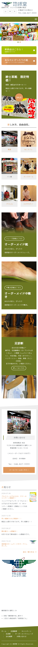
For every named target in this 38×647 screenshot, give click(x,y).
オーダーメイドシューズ (24, 634)
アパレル (9, 204)
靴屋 (9, 149)
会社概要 (9, 636)
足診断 (8, 634)
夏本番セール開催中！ (10, 531)
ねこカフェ (28, 149)
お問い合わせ (21, 636)
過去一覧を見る (28, 552)
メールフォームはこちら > (19, 470)
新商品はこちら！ (14, 50)
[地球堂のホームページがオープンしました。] (32, 542)
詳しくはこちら (19, 95)
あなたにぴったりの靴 (16, 60)
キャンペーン (26, 631)
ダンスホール (28, 177)
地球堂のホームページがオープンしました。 (14, 545)
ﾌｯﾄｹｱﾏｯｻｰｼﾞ (28, 204)
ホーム (4, 631)
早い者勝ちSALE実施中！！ (12, 519)
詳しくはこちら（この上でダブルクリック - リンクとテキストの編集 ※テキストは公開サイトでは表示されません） (19, 234)
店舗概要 (14, 631)
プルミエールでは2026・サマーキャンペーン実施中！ (14, 497)
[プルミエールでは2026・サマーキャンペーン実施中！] (32, 497)
